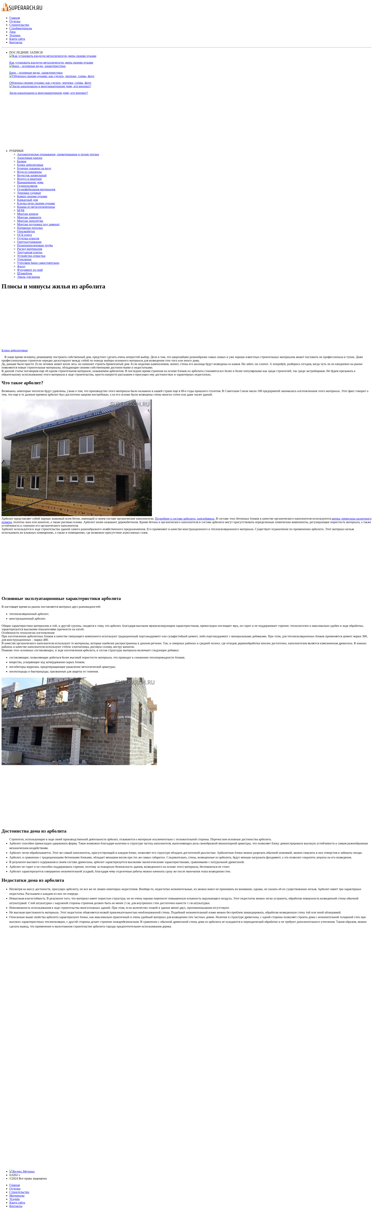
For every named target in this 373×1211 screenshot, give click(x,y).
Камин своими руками (32, 196)
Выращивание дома (30, 182)
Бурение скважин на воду (34, 168)
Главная (14, 17)
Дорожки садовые (29, 192)
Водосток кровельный (32, 175)
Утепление (24, 259)
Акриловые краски (29, 157)
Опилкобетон (26, 231)
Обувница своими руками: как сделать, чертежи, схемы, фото (50, 82)
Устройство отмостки (31, 255)
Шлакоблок (24, 273)
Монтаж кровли (27, 213)
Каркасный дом (27, 199)
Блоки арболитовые (30, 164)
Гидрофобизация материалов (36, 189)
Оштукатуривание (29, 241)
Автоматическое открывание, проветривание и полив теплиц (58, 154)
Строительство (19, 24)
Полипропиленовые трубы (35, 245)
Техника (14, 35)
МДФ (20, 210)
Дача (12, 31)
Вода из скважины (29, 171)
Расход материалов (29, 248)
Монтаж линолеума (30, 220)
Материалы (16, 1195)
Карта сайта (17, 38)
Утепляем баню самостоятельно (38, 262)
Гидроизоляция (27, 185)
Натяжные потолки (30, 227)
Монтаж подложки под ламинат (38, 224)
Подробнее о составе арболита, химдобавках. (185, 518)
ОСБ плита (24, 234)
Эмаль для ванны (28, 276)
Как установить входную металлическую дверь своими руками (51, 62)
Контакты (15, 42)
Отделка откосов (28, 238)
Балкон (21, 161)
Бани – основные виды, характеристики (36, 72)
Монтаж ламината (29, 217)
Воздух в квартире (29, 178)
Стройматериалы (20, 28)
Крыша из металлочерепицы (36, 206)
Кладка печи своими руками (36, 203)
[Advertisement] (125, 122)
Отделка (14, 21)
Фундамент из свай (30, 269)
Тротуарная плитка (29, 252)
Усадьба (14, 1199)
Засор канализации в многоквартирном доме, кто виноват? (48, 93)
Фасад (21, 266)
